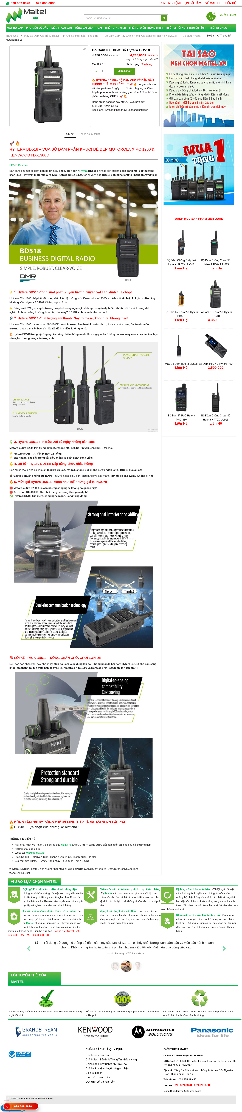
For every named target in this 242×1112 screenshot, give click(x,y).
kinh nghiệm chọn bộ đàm (181, 3)
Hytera (83, 170)
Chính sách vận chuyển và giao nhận (107, 1068)
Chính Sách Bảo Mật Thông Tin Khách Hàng (111, 1059)
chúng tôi (66, 844)
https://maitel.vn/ (35, 852)
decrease (95, 71)
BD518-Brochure (19, 165)
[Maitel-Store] (26, 15)
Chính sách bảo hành (98, 1055)
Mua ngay (125, 71)
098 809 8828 (20, 3)
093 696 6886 (45, 3)
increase (109, 71)
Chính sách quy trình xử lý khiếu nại (106, 1064)
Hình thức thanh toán (98, 1077)
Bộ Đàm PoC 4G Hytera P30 (215, 363)
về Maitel (213, 3)
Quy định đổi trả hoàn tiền (100, 1081)
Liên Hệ (230, 3)
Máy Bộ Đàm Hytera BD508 (181, 363)
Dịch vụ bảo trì (94, 1072)
